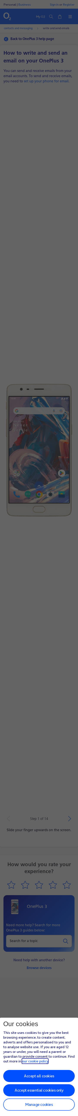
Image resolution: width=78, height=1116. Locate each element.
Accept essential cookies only (39, 1090)
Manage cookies (39, 1104)
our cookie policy (35, 1061)
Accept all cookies (39, 1076)
